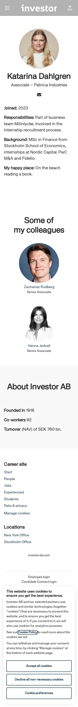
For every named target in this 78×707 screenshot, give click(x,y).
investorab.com (39, 555)
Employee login (39, 577)
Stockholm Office (17, 542)
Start (8, 472)
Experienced (14, 492)
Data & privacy (15, 506)
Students (11, 499)
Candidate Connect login (39, 582)
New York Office (16, 535)
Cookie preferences (39, 693)
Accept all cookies (39, 666)
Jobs (7, 485)
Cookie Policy (27, 632)
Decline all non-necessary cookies (39, 679)
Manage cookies (17, 513)
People (9, 479)
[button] (70, 8)
